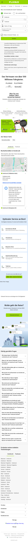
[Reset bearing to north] (25, 163)
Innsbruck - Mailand (6, 467)
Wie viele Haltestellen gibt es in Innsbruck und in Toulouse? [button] (13, 368)
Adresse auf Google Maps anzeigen (12, 182)
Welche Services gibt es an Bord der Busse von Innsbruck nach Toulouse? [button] (12, 439)
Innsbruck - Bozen (5, 478)
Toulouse (17, 146)
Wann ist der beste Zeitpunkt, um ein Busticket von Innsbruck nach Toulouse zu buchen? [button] (12, 362)
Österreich (17, 6)
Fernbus (10, 6)
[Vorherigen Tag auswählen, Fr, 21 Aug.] (23, 26)
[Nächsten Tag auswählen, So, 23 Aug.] (25, 26)
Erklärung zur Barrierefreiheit (17, 535)
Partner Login (7, 533)
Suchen (14, 38)
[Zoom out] (25, 161)
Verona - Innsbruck (5, 469)
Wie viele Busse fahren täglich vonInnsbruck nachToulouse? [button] (10, 378)
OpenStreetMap (21, 170)
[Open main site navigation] (2, 2)
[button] (14, 17)
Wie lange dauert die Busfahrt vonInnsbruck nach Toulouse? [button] (10, 356)
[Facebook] (13, 530)
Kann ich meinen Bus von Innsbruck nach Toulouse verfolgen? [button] (12, 389)
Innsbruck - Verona (5, 471)
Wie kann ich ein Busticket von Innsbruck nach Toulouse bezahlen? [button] (13, 418)
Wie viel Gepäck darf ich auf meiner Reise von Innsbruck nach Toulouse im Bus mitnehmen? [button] (13, 395)
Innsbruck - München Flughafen (9, 465)
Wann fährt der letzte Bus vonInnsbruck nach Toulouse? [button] (12, 434)
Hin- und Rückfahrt (20, 13)
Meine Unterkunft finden (10, 35)
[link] (14, 324)
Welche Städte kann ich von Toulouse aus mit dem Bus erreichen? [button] (13, 408)
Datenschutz (13, 533)
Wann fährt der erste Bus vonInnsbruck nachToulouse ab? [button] (12, 429)
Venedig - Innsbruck (6, 499)
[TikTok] (15, 530)
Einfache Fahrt (7, 13)
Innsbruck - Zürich (5, 482)
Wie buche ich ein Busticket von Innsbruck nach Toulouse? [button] (13, 373)
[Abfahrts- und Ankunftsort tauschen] (25, 19)
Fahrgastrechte (20, 533)
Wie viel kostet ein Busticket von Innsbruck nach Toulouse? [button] (10, 383)
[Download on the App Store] (19, 523)
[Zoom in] (25, 159)
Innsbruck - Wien (5, 484)
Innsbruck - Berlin (5, 497)
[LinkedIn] (14, 530)
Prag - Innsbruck (5, 495)
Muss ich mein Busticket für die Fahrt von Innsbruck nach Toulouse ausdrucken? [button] (13, 423)
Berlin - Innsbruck (5, 486)
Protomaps (15, 170)
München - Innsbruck (6, 458)
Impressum (7, 535)
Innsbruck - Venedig (6, 491)
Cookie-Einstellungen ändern (15, 537)
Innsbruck (25, 6)
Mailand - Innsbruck (6, 480)
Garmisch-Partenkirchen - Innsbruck (10, 493)
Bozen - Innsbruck (5, 476)
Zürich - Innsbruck (5, 488)
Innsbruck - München (6, 461)
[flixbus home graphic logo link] (14, 2)
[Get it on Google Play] (10, 523)
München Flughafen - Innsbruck (9, 463)
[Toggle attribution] (25, 170)
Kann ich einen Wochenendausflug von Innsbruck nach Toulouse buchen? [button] (12, 413)
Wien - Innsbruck (5, 473)
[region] (14, 164)
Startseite (3, 6)
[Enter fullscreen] (25, 166)
